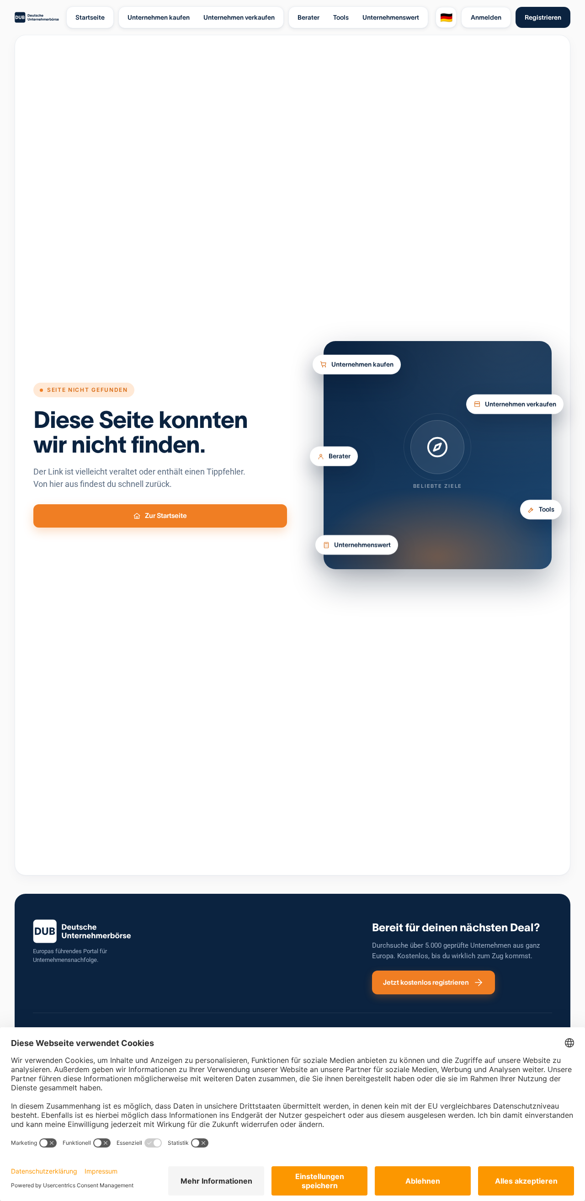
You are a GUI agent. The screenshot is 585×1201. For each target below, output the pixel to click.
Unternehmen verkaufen (520, 401)
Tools (546, 512)
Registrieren (543, 17)
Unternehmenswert (362, 545)
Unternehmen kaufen (362, 364)
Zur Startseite (166, 515)
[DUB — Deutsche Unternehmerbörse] (37, 17)
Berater (340, 455)
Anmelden (486, 17)
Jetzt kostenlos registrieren (426, 982)
